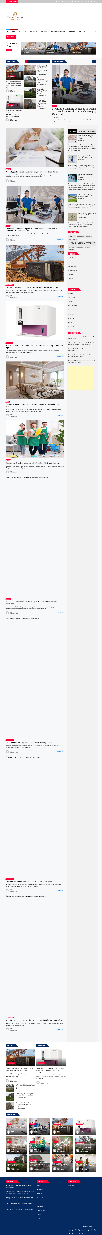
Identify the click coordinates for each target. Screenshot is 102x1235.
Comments (92, 131)
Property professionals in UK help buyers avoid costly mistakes (32, 49)
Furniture (43, 31)
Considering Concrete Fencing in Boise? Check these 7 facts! (43, 91)
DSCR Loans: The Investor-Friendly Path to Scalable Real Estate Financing (32, 603)
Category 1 (10, 1046)
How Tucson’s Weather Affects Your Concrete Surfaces (87, 214)
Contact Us (81, 31)
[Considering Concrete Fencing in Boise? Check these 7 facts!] (30, 93)
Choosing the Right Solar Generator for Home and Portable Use (83, 49)
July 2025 (70, 278)
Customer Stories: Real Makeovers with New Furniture (85, 1164)
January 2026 (71, 262)
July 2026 (70, 258)
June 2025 (70, 283)
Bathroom (22, 31)
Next (14, 1036)
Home (14, 31)
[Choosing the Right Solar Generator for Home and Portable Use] (74, 84)
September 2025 (72, 270)
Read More (60, 181)
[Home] (8, 31)
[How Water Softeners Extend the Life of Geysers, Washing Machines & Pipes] (15, 101)
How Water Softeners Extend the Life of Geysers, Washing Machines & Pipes (14, 113)
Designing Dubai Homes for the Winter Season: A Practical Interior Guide (42, 69)
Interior (72, 31)
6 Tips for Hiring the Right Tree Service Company (87, 195)
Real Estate (71, 249)
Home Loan (71, 247)
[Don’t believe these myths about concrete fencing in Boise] (30, 81)
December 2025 (72, 266)
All (26, 61)
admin (11, 90)
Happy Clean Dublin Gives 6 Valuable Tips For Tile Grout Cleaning (33, 463)
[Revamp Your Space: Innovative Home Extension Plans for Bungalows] (30, 104)
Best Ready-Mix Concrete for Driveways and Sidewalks (61, 1164)
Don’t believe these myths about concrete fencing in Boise (42, 80)
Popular (73, 131)
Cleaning (72, 237)
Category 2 (41, 1046)
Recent (83, 131)
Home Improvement (58, 31)
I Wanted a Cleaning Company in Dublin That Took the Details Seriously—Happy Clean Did (58, 50)
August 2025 (71, 274)
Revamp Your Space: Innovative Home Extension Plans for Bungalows (42, 103)
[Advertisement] (80, 378)
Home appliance (41, 61)
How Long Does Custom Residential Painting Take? (85, 156)
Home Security (79, 247)
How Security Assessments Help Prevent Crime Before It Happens (86, 176)
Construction (80, 236)
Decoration (33, 31)
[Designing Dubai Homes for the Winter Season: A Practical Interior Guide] (30, 70)
